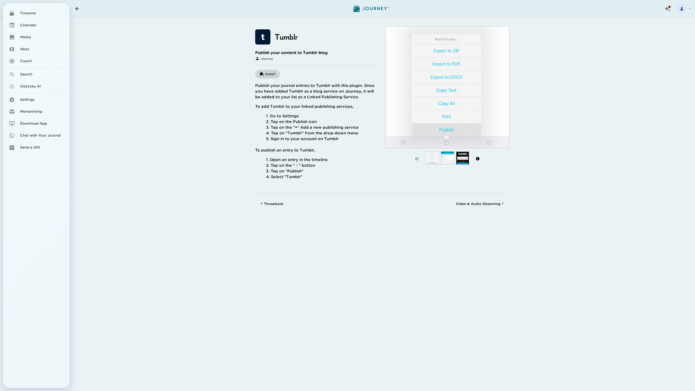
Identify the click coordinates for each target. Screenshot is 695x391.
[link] (36, 13)
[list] (36, 79)
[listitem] (36, 99)
